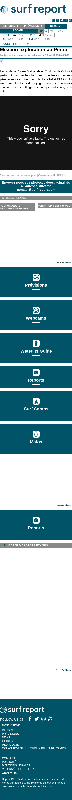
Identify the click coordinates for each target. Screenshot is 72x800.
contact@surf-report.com (36, 189)
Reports (36, 380)
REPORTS (8, 730)
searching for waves (20, 175)
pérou (34, 175)
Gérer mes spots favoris (28, 545)
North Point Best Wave (53, 205)
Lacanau (19, 30)
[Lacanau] (28, 43)
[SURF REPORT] (22, 712)
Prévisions (10, 733)
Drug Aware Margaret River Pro (14, 207)
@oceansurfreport (20, 55)
